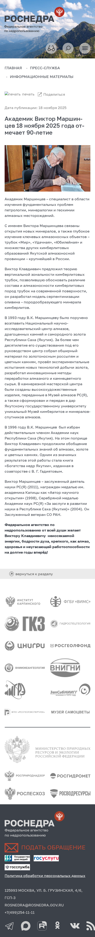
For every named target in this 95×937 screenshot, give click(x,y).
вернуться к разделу (34, 574)
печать (28, 94)
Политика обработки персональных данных (45, 875)
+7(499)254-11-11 (20, 912)
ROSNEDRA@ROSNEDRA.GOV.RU (34, 905)
